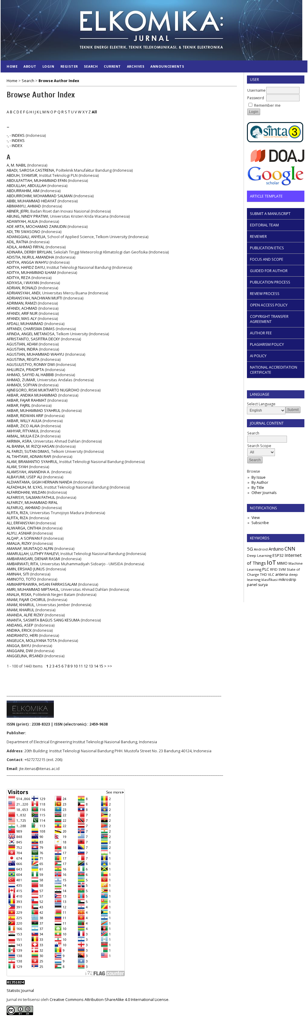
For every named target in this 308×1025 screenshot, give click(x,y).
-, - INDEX (14, 145)
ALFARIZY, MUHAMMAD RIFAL (32, 502)
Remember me (267, 105)
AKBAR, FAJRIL (18, 405)
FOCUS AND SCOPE (266, 259)
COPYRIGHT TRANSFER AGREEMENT (269, 319)
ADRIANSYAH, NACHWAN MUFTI (34, 298)
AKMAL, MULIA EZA (23, 436)
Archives (135, 66)
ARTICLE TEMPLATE (266, 196)
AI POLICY (258, 355)
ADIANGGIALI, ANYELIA (26, 236)
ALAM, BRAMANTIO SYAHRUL (32, 461)
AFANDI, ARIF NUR (22, 313)
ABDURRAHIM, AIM (23, 190)
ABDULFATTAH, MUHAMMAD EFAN (37, 180)
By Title (257, 487)
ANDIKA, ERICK (19, 630)
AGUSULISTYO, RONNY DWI (31, 364)
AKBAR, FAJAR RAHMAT (26, 400)
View (255, 517)
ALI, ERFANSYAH (21, 523)
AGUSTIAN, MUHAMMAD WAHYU (35, 354)
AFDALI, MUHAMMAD (25, 323)
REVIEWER (258, 236)
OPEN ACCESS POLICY (269, 305)
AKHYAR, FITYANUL (23, 431)
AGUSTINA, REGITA (23, 359)
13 (91, 666)
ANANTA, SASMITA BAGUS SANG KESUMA (43, 620)
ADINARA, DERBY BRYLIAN (29, 252)
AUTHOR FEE (261, 333)
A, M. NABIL (16, 165)
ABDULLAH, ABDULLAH (26, 185)
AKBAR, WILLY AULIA (24, 420)
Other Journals (263, 492)
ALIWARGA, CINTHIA (24, 528)
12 (86, 666)
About (29, 66)
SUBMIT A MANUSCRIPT (270, 213)
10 (75, 666)
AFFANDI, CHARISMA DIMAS (31, 328)
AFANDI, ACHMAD (22, 308)
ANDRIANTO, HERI (22, 635)
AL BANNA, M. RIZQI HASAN (30, 446)
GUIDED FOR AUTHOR (269, 270)
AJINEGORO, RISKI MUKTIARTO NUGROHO (43, 390)
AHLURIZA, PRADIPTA (25, 369)
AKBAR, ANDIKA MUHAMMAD (32, 395)
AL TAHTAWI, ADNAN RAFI (29, 456)
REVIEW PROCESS (264, 293)
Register (69, 66)
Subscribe (260, 522)
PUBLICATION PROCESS (270, 282)
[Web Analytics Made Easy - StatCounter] (16, 983)
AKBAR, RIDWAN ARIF (25, 415)
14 (96, 666)
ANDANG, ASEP (20, 625)
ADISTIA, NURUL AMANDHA (30, 257)
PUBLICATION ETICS (267, 247)
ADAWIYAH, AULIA (22, 221)
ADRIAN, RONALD (22, 287)
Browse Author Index (58, 80)
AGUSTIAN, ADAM (22, 344)
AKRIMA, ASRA (19, 441)
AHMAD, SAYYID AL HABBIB (30, 374)
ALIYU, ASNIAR (19, 533)
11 (81, 666)
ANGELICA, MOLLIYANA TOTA (32, 640)
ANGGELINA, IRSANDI (25, 655)
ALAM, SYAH (17, 466)
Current (112, 66)
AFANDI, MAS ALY (22, 318)
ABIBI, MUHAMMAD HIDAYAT (32, 201)
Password (255, 97)
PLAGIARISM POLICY (267, 344)
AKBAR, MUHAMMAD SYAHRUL (33, 410)
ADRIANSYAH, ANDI (23, 293)
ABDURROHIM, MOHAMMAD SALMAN (39, 195)
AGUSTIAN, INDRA (22, 349)
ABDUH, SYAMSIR (22, 175)
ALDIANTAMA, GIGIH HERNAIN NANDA (39, 482)
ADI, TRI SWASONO (23, 231)
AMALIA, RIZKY (19, 543)
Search (91, 66)
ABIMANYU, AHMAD (24, 206)
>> (109, 666)
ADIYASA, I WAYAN (23, 282)
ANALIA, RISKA (19, 594)
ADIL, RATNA (17, 241)
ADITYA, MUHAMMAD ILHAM (31, 272)
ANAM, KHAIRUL (20, 604)
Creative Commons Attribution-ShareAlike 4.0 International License (109, 999)
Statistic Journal (20, 990)
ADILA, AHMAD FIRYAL (26, 247)
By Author (259, 482)
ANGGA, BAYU (19, 645)
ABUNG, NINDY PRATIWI (27, 216)
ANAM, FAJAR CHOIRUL (26, 599)
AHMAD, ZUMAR (21, 379)
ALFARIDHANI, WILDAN (26, 492)
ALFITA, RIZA (17, 512)
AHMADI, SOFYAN (22, 385)
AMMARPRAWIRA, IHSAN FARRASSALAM (42, 584)
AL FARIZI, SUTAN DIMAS (28, 451)
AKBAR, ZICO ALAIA (23, 425)
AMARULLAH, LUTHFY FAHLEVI (33, 553)
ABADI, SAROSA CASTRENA (30, 170)
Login (48, 66)
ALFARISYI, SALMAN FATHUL (31, 497)
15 (101, 666)
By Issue (258, 477)
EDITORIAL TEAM (264, 225)
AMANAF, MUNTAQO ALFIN (30, 548)
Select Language (261, 404)
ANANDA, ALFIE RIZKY (25, 615)
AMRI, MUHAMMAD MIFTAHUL (33, 589)
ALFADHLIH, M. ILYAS (24, 487)
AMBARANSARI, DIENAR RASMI (33, 558)
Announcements (167, 66)
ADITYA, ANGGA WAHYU (27, 262)
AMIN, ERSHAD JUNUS (26, 569)
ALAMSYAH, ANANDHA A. (28, 471)
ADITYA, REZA (18, 277)
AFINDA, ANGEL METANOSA (30, 333)
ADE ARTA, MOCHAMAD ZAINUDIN (36, 226)
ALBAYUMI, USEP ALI (24, 477)
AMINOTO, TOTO (21, 579)
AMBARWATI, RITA (22, 563)
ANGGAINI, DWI (20, 650)
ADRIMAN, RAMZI (22, 303)
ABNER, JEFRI (18, 211)
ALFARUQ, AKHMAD (24, 507)
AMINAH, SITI (18, 574)
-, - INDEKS (16, 135)
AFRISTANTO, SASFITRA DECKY (33, 339)
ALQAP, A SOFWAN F (24, 538)
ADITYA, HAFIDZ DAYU (26, 267)
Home (12, 66)
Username (256, 90)
